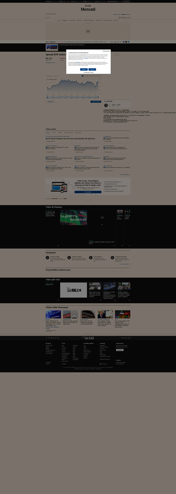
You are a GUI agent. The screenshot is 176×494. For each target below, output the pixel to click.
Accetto (92, 69)
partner (104, 62)
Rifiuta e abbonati (106, 51)
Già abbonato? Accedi (88, 72)
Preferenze (84, 69)
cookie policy (86, 58)
